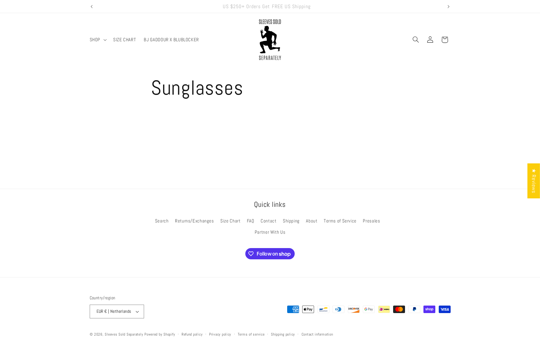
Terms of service (251, 334)
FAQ (250, 221)
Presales (371, 221)
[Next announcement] (448, 6)
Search (162, 221)
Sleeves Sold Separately (124, 334)
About (311, 221)
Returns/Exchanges (194, 221)
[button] (97, 40)
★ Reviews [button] (534, 180)
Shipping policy (283, 334)
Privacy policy (220, 334)
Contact (268, 221)
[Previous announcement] (91, 6)
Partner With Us (270, 232)
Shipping (291, 221)
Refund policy (192, 334)
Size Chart (230, 221)
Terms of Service (340, 221)
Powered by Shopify (159, 334)
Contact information (317, 334)
